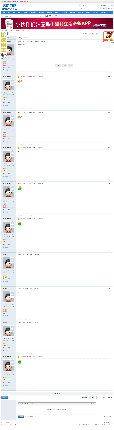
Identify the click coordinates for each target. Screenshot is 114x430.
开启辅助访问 (112, 1)
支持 (26, 108)
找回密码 (110, 5)
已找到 (22, 30)
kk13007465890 (7, 76)
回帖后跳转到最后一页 (31, 416)
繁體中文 (26, 1)
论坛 (9, 12)
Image (23, 404)
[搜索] (46, 16)
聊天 (19, 12)
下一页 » (57, 393)
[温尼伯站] (9, 10)
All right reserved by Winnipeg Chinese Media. (11, 424)
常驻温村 (5, 62)
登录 (60, 409)
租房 (56, 16)
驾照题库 (72, 12)
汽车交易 (64, 12)
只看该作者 (36, 41)
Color (21, 404)
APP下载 (103, 12)
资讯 (14, 12)
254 (13, 270)
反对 (32, 108)
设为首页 (4, 1)
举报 (109, 73)
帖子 (41, 16)
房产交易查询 (20, 1)
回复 (21, 73)
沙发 (109, 76)
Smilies (32, 404)
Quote (27, 404)
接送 (53, 16)
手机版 (105, 423)
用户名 (81, 5)
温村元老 (5, 275)
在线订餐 (14, 1)
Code (30, 404)
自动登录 (104, 5)
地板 (109, 147)
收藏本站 (9, 1)
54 (8, 57)
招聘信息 (49, 12)
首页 (4, 12)
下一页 (108, 397)
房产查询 (95, 12)
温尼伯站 (2, 30)
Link (25, 404)
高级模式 (92, 403)
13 (4, 270)
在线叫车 (88, 12)
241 (8, 270)
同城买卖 (26, 12)
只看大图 (43, 41)
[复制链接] (24, 38)
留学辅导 (57, 12)
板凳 (109, 112)
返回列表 (85, 33)
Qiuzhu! (5, 254)
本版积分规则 (107, 416)
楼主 (99, 41)
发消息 (6, 70)
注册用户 (110, 8)
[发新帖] (4, 397)
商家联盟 (33, 12)
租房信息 (41, 12)
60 (12, 57)
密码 (80, 8)
